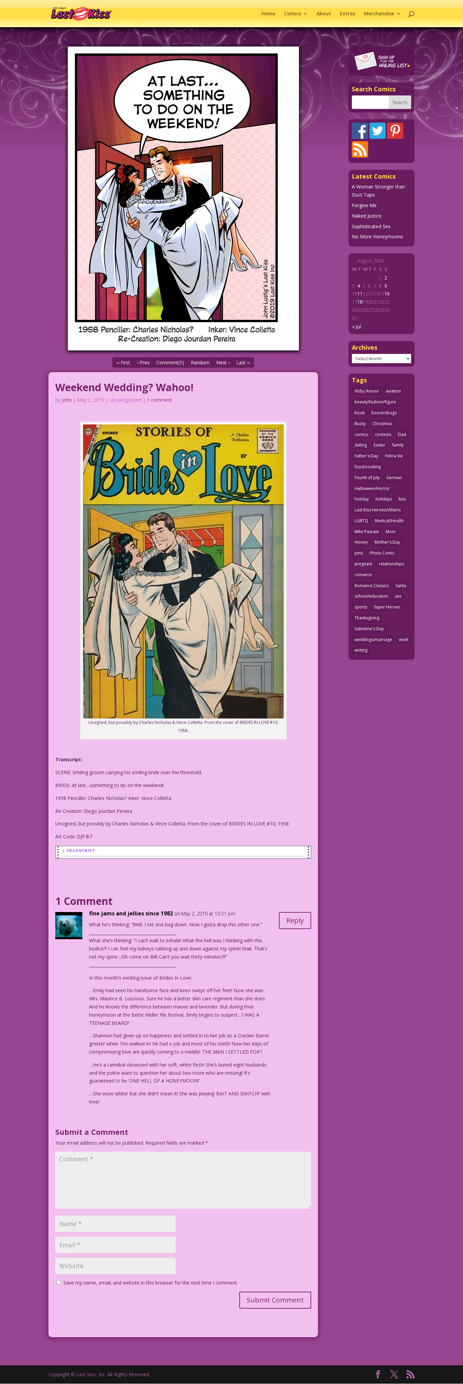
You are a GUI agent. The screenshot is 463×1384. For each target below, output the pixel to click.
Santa (401, 585)
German (394, 477)
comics (361, 434)
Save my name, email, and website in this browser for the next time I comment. (150, 1282)
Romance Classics (372, 585)
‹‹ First (123, 362)
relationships (391, 564)
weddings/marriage (373, 639)
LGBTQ (361, 521)
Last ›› (243, 362)
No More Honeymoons (377, 236)
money (361, 542)
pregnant (363, 564)
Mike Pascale (367, 531)
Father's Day (366, 456)
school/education (371, 596)
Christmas (382, 423)
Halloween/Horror (372, 488)
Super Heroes (387, 607)
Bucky (360, 423)
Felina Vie (394, 456)
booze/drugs (384, 413)
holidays (384, 499)
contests (383, 434)
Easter (379, 445)
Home (268, 14)
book (360, 413)
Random (200, 362)
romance (363, 575)
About (324, 14)
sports (361, 607)
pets (359, 553)
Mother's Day (387, 542)
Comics (292, 14)
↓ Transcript (78, 850)
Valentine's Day (369, 629)
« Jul (356, 326)
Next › (222, 362)
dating (361, 445)
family (398, 445)
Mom (391, 531)
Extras (347, 14)
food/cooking (368, 467)
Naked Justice (367, 216)
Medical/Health (389, 521)
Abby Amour (367, 391)
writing (361, 650)
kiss (402, 499)
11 (360, 293)
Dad (402, 434)
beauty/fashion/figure (375, 402)
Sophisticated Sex (371, 226)
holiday (362, 499)
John (67, 400)
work (403, 639)
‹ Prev (143, 362)
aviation (393, 391)
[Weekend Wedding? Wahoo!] (183, 198)
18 (360, 301)
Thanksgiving (367, 618)
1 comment (159, 400)
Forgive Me (364, 205)
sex (398, 596)
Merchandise (379, 14)
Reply (295, 920)
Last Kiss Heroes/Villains (378, 510)
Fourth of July (367, 477)
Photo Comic (382, 553)
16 (387, 293)
